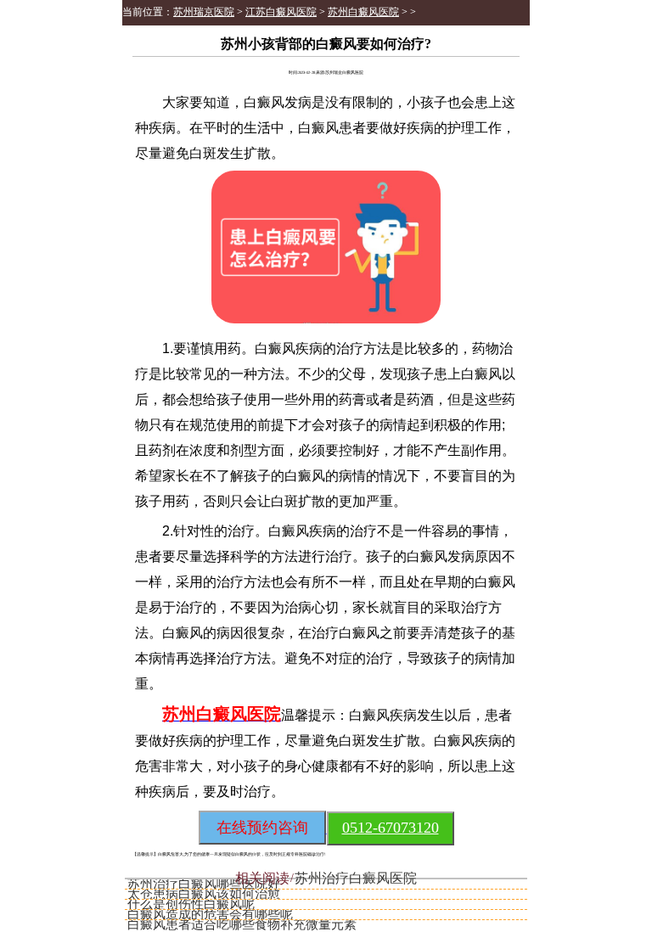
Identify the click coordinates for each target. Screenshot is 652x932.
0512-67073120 (390, 827)
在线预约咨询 (262, 827)
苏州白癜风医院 (363, 12)
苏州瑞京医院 (203, 12)
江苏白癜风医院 (281, 12)
